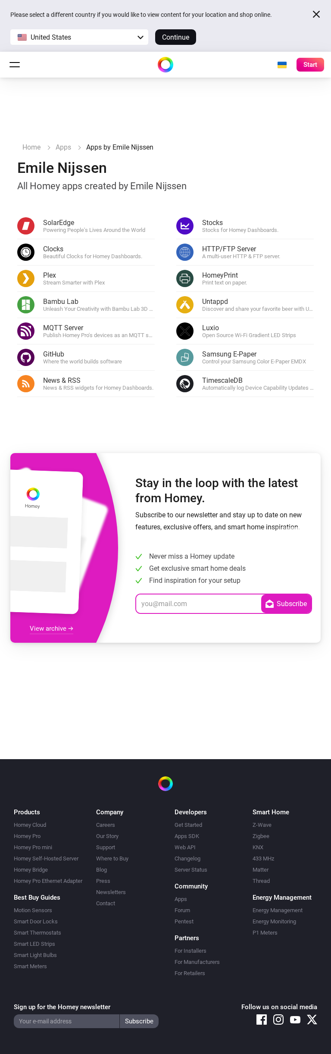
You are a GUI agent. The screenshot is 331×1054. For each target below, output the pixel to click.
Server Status (191, 869)
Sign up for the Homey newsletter (62, 1007)
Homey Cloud (30, 825)
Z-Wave (262, 825)
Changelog (187, 858)
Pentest (184, 921)
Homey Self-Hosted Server (46, 858)
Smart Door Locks (36, 921)
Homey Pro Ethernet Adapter (48, 881)
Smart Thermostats (37, 932)
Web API (185, 847)
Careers (105, 825)
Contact (105, 903)
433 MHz (263, 858)
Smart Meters (30, 966)
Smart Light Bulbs (35, 955)
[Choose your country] (282, 64)
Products (27, 812)
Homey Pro (27, 836)
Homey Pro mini (33, 847)
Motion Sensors (33, 910)
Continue (175, 37)
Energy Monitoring (274, 921)
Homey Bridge (31, 869)
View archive (49, 628)
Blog (101, 869)
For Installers (190, 951)
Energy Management (278, 910)
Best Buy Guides (37, 897)
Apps (181, 899)
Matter (261, 869)
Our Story (107, 836)
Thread (261, 881)
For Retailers (190, 973)
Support (105, 847)
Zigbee (261, 836)
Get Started (188, 825)
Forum (182, 910)
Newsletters (111, 892)
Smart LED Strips (34, 944)
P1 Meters (265, 932)
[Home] (165, 64)
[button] (79, 37)
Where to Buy (112, 858)
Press (103, 881)
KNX (258, 847)
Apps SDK (187, 836)
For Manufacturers (197, 962)
